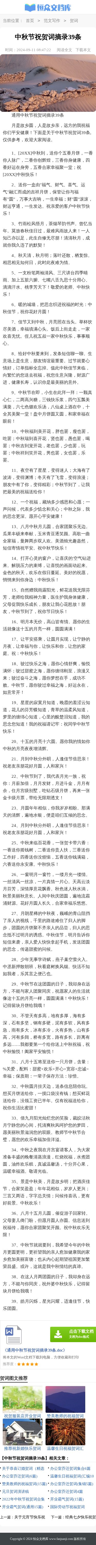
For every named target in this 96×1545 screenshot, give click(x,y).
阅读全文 (64, 50)
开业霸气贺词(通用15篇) (22, 1507)
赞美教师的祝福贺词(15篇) (24, 1484)
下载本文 (83, 50)
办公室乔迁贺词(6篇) (19, 1476)
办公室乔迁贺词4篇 (66, 1491)
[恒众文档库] (48, 7)
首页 (30, 20)
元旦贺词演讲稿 (15, 1491)
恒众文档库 (40, 1539)
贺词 (74, 20)
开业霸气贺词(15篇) (67, 1499)
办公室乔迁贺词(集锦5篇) (71, 1484)
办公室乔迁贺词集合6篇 (70, 1468)
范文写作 (52, 20)
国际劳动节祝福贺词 (67, 1507)
